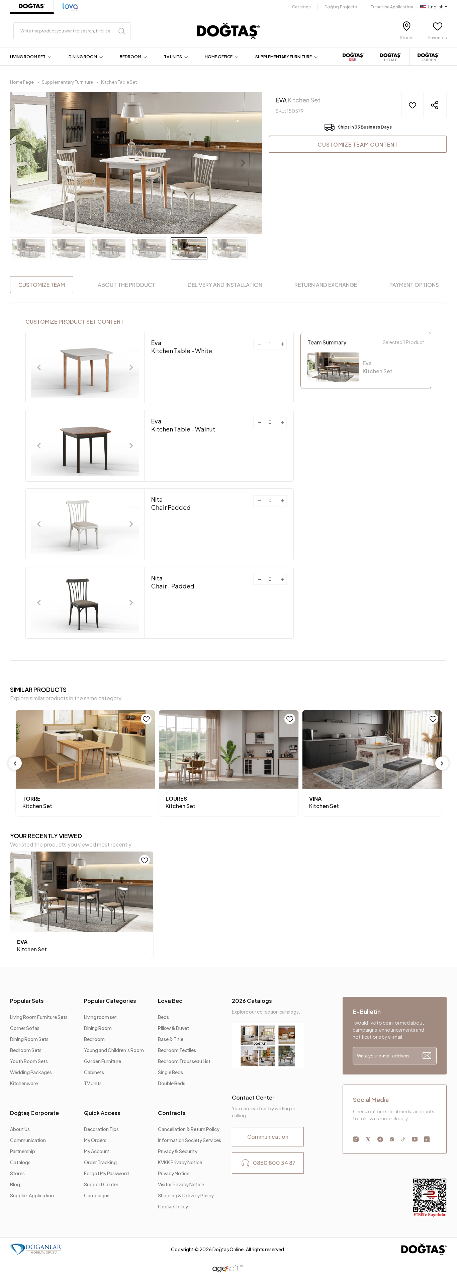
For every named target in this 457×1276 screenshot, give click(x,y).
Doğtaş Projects (341, 6)
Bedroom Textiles (177, 1050)
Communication (28, 1140)
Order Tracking (100, 1162)
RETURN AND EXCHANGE (325, 284)
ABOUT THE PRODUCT (126, 284)
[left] (15, 763)
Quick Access (102, 1112)
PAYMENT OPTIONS (414, 284)
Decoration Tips (101, 1129)
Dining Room (98, 1028)
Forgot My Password (106, 1173)
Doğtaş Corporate (34, 1112)
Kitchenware (24, 1083)
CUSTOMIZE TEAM (41, 284)
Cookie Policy (173, 1206)
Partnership (22, 1151)
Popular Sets (27, 1000)
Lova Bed (170, 1000)
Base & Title (170, 1039)
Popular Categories (110, 1000)
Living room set (100, 1017)
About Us (20, 1129)
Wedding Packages (31, 1072)
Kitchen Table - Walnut (183, 425)
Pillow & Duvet (173, 1028)
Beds (163, 1017)
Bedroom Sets (25, 1050)
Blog (15, 1184)
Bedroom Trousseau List (184, 1061)
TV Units (93, 1083)
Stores (17, 1173)
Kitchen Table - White (181, 346)
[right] (442, 763)
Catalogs (301, 6)
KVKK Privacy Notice (180, 1162)
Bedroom (94, 1039)
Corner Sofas (24, 1028)
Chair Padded (171, 503)
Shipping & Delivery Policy (186, 1195)
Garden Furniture (102, 1061)
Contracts (172, 1112)
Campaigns (96, 1195)
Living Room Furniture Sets (39, 1017)
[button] (32, 57)
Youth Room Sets (29, 1061)
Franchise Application (392, 6)
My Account (97, 1151)
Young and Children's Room (114, 1050)
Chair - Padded (172, 582)
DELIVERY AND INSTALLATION (225, 284)
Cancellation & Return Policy (188, 1129)
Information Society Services (189, 1140)
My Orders (95, 1140)
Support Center (101, 1184)
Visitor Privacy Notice (181, 1184)
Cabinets (94, 1072)
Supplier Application (32, 1195)
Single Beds (170, 1072)
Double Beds (171, 1083)
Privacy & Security (177, 1151)
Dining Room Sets (29, 1039)
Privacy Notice (173, 1173)
